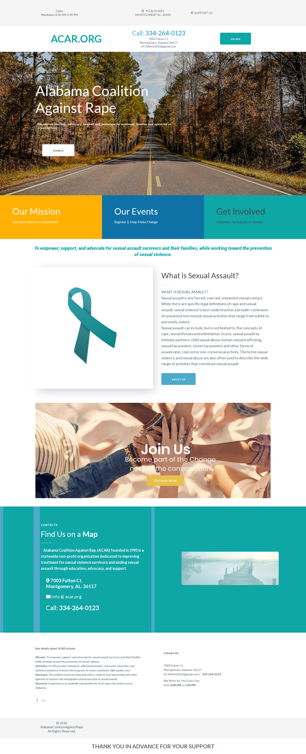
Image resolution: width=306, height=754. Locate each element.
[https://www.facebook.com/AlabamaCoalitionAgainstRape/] (37, 700)
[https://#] (44, 700)
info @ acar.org (67, 596)
